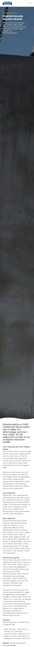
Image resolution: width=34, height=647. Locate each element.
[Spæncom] (7, 4)
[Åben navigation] (29, 3)
